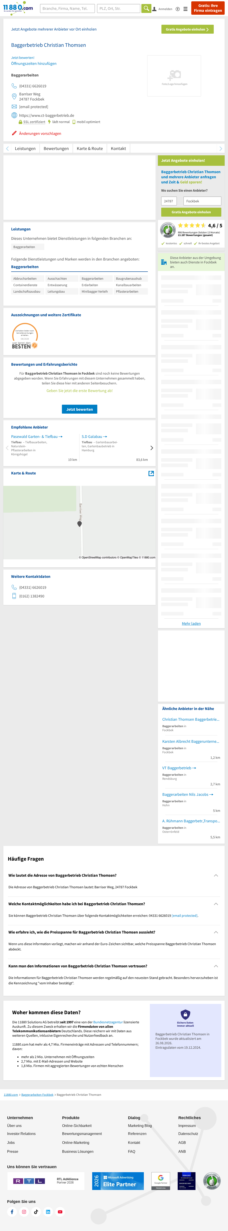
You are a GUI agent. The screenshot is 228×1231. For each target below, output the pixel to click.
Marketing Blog (140, 1126)
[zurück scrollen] (7, 148)
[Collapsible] (216, 875)
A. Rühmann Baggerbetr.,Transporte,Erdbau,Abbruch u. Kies (191, 820)
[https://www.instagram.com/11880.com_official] (24, 1212)
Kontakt (118, 148)
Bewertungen (56, 148)
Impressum (187, 1126)
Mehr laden (191, 623)
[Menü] (187, 8)
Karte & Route (90, 148)
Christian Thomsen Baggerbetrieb (190, 719)
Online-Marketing (75, 1143)
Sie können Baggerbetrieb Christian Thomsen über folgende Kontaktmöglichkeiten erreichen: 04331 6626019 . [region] (103, 915)
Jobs (11, 1143)
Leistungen (25, 148)
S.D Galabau (92, 436)
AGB (182, 1143)
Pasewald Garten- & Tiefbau (34, 436)
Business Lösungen (78, 1151)
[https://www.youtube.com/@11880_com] (60, 1212)
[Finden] (146, 8)
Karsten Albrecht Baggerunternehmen (191, 741)
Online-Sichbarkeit (77, 1126)
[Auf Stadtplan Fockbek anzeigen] (151, 472)
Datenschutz (188, 1134)
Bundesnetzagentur (108, 1022)
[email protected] (184, 915)
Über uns (14, 1126)
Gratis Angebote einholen (186, 29)
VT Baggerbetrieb (176, 767)
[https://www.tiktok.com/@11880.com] (36, 1212)
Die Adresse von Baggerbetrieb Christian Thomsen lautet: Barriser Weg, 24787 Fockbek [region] (72, 887)
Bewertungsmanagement (82, 1134)
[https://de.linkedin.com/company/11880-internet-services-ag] (48, 1212)
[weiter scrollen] (221, 148)
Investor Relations (21, 1134)
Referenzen (137, 1134)
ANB (182, 1151)
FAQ (131, 1151)
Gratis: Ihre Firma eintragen (208, 8)
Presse (12, 1151)
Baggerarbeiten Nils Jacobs (185, 794)
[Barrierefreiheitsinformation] (179, 8)
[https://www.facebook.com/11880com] (12, 1212)
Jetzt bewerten (79, 409)
